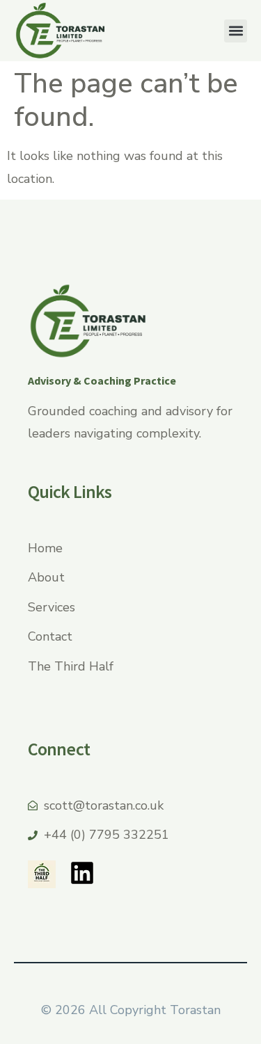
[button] (235, 30)
